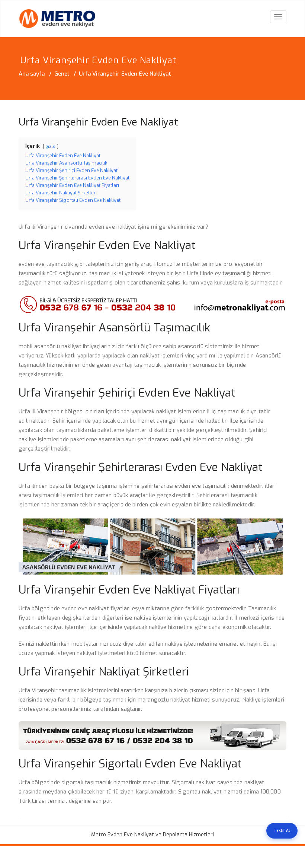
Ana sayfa (32, 73)
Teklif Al (282, 830)
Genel (61, 73)
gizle (50, 146)
